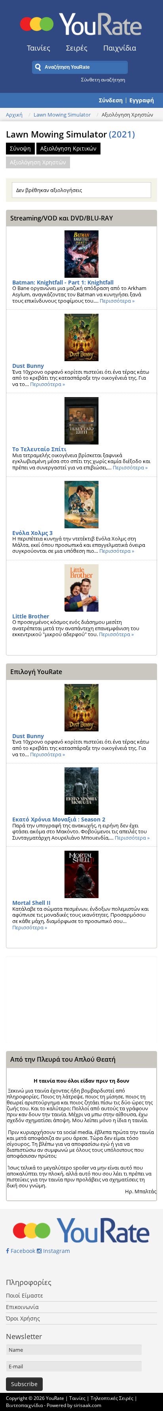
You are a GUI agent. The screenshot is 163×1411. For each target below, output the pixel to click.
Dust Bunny (28, 366)
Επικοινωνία (22, 1307)
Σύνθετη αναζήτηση (103, 79)
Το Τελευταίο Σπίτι (39, 449)
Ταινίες (38, 48)
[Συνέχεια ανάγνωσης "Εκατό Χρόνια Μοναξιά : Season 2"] (81, 791)
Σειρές (76, 48)
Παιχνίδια (119, 48)
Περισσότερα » (117, 300)
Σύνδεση (111, 100)
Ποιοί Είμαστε (24, 1295)
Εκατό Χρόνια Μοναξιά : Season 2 (58, 819)
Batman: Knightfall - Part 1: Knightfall (63, 282)
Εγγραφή (141, 100)
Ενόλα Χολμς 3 (32, 533)
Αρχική (14, 114)
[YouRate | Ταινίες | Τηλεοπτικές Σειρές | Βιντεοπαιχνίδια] (81, 22)
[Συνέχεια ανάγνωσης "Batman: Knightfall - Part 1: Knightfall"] (81, 254)
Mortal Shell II (31, 903)
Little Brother (30, 616)
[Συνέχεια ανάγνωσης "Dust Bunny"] (81, 337)
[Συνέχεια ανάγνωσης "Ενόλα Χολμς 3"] (81, 504)
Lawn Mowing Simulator (62, 114)
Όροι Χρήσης (23, 1318)
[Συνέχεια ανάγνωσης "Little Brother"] (81, 588)
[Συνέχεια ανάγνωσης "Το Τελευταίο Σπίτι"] (81, 421)
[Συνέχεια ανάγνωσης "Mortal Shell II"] (81, 874)
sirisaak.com (87, 1405)
